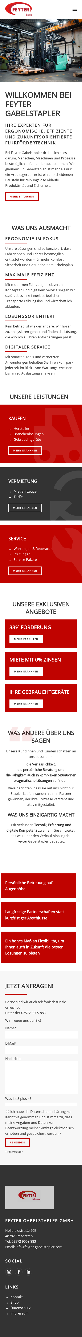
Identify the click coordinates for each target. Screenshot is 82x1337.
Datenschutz (21, 1307)
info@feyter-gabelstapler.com (39, 1247)
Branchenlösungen (29, 434)
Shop (15, 1302)
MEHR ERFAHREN (22, 196)
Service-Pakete (25, 559)
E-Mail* (11, 1043)
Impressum (20, 1313)
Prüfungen (22, 554)
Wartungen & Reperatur (33, 548)
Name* (11, 1028)
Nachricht (13, 1058)
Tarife (18, 496)
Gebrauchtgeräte (27, 439)
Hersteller (21, 428)
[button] (75, 9)
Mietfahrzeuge (25, 491)
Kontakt (17, 1297)
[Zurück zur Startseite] (18, 9)
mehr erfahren (26, 639)
